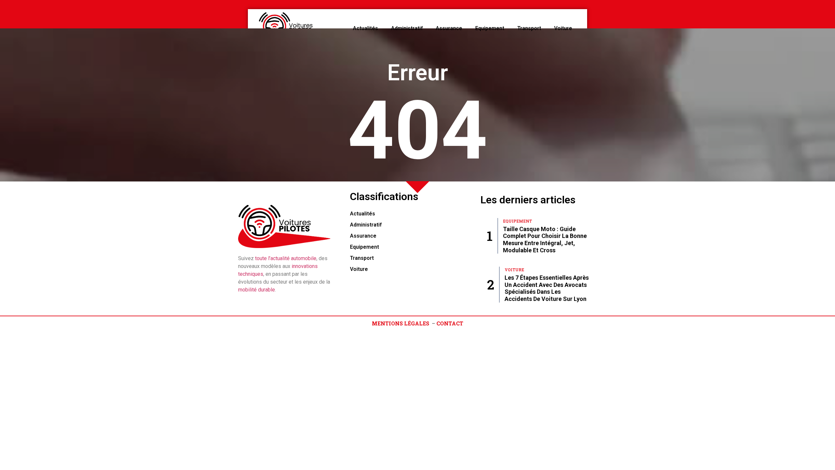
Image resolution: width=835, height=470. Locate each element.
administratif (407, 28)
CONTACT (449, 323)
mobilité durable (256, 290)
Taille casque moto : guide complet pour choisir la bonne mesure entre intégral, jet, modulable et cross (545, 240)
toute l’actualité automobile (285, 258)
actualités (365, 28)
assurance (449, 28)
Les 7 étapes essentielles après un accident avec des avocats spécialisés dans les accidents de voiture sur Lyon (547, 288)
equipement (489, 28)
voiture (563, 28)
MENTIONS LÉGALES (400, 323)
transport (529, 28)
